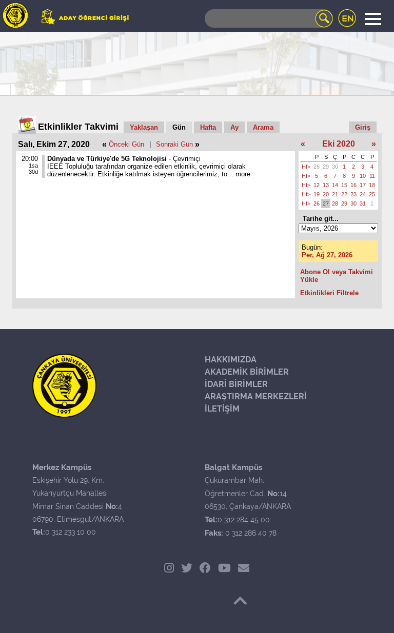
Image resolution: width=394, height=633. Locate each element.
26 (316, 203)
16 (353, 185)
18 (372, 185)
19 (316, 194)
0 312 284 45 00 (244, 520)
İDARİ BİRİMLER (236, 384)
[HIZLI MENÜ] (15, 15)
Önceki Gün (126, 144)
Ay (234, 127)
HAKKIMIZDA (231, 359)
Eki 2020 (338, 143)
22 (344, 194)
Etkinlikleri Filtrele (329, 293)
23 (353, 194)
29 (326, 167)
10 (363, 176)
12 (316, 185)
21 (335, 194)
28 (316, 167)
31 (363, 203)
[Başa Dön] (240, 600)
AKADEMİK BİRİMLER (247, 372)
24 (363, 194)
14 (335, 185)
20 (326, 194)
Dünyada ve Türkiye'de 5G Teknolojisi (107, 158)
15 (344, 185)
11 (372, 176)
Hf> (306, 167)
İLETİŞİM (222, 409)
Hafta (208, 127)
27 (326, 203)
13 (326, 185)
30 (335, 167)
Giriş (362, 127)
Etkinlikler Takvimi (78, 126)
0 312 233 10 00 (70, 532)
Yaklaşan (144, 127)
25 (372, 194)
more (242, 174)
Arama (263, 127)
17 (363, 185)
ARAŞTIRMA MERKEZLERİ (256, 396)
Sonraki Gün (174, 144)
